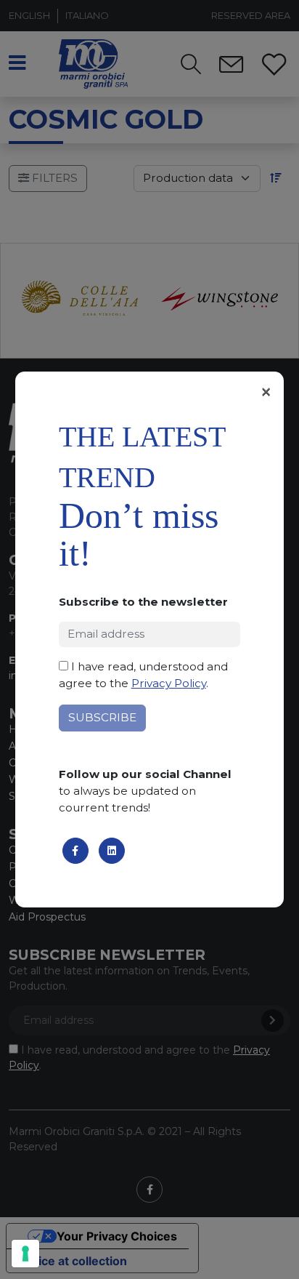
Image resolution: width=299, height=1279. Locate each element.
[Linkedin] (112, 851)
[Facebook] (75, 851)
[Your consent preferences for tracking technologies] (25, 1253)
